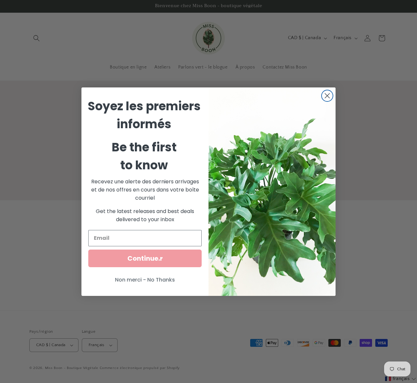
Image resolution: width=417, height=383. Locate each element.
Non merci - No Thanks (145, 279)
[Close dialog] (327, 95)
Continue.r (145, 258)
